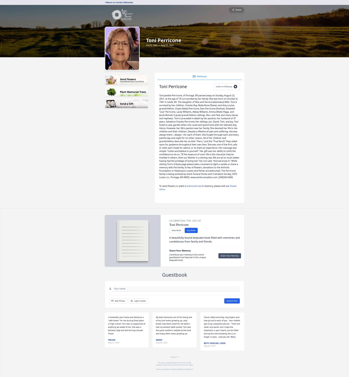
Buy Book (191, 230)
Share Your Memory (230, 255)
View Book (176, 230)
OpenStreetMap (177, 369)
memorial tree (194, 185)
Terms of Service (182, 365)
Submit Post (232, 301)
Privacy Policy (167, 365)
